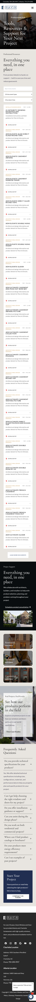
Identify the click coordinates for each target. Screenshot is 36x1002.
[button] (32, 7)
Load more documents (18, 555)
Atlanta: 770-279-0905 (26, 1)
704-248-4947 (13, 962)
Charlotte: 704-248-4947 (10, 1)
